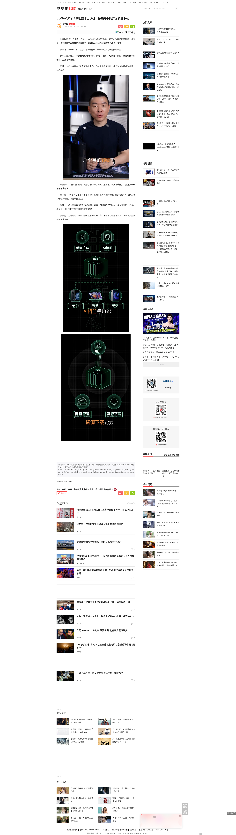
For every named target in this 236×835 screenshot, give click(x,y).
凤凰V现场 (148, 309)
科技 (119, 2)
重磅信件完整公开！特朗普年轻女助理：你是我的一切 (103, 602)
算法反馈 (132, 503)
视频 (69, 2)
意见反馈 (142, 830)
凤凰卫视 (82, 2)
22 (134, 680)
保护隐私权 (124, 830)
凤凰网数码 (167, 381)
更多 (155, 2)
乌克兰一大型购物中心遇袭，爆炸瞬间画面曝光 (100, 523)
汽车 (108, 2)
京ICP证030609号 (162, 830)
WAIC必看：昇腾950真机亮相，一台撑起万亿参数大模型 (160, 339)
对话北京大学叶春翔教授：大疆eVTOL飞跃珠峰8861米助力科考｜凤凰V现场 (160, 346)
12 (134, 624)
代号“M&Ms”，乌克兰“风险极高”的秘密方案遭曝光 (102, 630)
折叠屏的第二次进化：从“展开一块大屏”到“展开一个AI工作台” (161, 358)
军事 (124, 2)
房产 (114, 2)
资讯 (64, 2)
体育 (98, 2)
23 (134, 549)
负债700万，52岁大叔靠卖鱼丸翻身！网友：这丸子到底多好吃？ (85, 489)
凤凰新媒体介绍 (72, 830)
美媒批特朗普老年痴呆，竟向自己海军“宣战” (99, 541)
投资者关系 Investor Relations (90, 830)
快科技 (65, 24)
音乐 (169, 455)
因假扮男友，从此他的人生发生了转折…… (151, 472)
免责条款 (133, 830)
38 (134, 638)
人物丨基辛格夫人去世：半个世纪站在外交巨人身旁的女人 (105, 616)
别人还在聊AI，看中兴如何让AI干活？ (159, 352)
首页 (59, 2)
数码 (150, 2)
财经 (88, 2)
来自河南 (75, 27)
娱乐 (93, 2)
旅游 (134, 2)
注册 (162, 2)
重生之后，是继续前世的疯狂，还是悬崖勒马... (170, 473)
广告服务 (106, 830)
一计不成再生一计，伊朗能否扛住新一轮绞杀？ (100, 672)
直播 (75, 2)
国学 (145, 2)
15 (134, 610)
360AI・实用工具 (125, 32)
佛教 (139, 2)
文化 (129, 2)
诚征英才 (115, 830)
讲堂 (165, 455)
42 (134, 577)
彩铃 (173, 455)
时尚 (103, 2)
